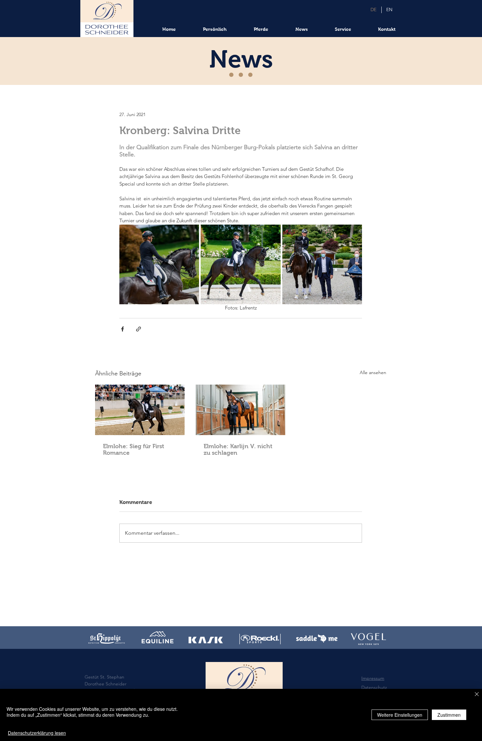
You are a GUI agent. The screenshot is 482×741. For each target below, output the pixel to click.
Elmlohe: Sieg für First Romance (133, 449)
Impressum (372, 667)
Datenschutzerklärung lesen (37, 733)
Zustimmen (449, 714)
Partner (368, 685)
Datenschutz (374, 676)
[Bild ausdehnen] (159, 264)
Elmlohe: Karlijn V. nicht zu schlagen (238, 449)
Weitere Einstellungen (399, 714)
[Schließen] (477, 694)
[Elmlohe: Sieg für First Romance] (140, 410)
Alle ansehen (373, 372)
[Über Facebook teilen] (122, 329)
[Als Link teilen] (138, 329)
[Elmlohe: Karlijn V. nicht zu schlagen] (240, 410)
